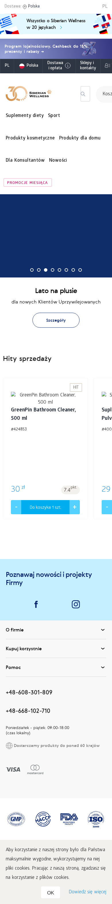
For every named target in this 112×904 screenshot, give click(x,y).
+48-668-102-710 (28, 711)
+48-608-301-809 (29, 692)
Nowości (58, 160)
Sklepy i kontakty (88, 66)
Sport (54, 116)
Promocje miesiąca (27, 183)
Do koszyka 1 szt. (45, 507)
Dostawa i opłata (55, 66)
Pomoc (13, 667)
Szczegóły (56, 320)
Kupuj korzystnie (24, 648)
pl (7, 66)
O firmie (15, 630)
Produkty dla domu (80, 138)
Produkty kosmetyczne (30, 138)
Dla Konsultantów (25, 160)
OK (50, 893)
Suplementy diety (25, 116)
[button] (32, 270)
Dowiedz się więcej (87, 892)
